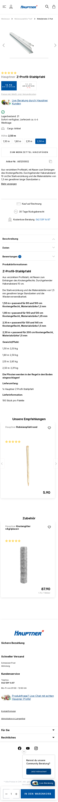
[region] (29, 46)
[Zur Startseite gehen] (29, 6)
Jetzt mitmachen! (39, 771)
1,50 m (6, 141)
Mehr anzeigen (9, 184)
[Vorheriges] (3, 45)
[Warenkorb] (53, 7)
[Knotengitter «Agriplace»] (27, 565)
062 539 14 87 (43, 219)
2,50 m (40, 141)
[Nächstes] (54, 45)
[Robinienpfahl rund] (21, 431)
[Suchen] (46, 7)
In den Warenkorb (37, 793)
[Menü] (4, 7)
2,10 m (29, 141)
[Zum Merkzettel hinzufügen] (49, 428)
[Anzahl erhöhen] (16, 793)
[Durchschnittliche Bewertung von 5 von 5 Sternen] (10, 73)
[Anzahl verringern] (6, 793)
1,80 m (18, 141)
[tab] (29, 239)
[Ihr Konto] (11, 7)
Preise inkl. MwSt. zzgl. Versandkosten (18, 94)
